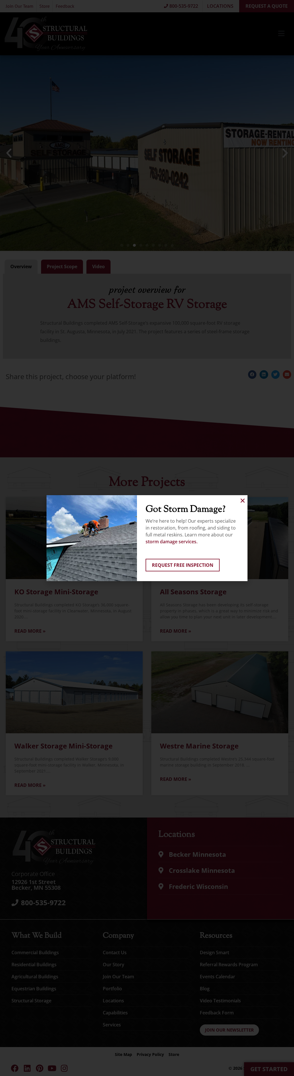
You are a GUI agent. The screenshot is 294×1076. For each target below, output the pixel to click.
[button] (242, 500)
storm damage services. (172, 541)
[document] (147, 538)
